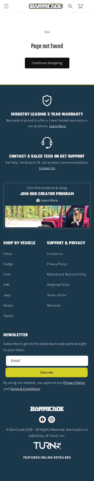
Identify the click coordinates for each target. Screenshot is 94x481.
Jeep (6, 295)
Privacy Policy (57, 264)
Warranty (53, 305)
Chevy (7, 254)
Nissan (8, 305)
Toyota (8, 316)
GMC (6, 284)
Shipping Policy (58, 284)
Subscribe (46, 372)
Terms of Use (56, 295)
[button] (9, 6)
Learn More (49, 200)
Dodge (8, 264)
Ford (6, 274)
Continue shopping (47, 63)
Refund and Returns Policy (66, 274)
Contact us (55, 254)
